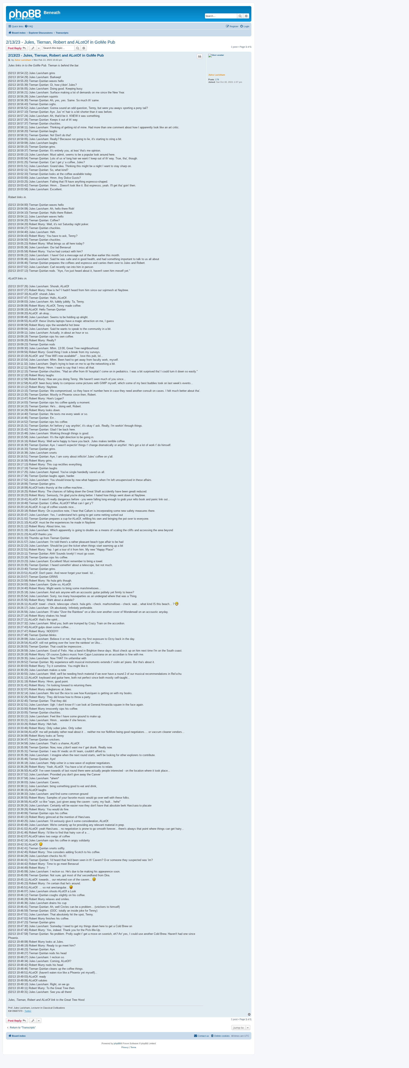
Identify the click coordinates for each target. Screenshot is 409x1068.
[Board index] (25, 14)
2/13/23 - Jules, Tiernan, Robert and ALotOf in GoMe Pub (60, 42)
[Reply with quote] (199, 56)
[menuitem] (28, 26)
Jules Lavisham (216, 75)
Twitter (27, 1011)
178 (217, 79)
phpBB (117, 1043)
